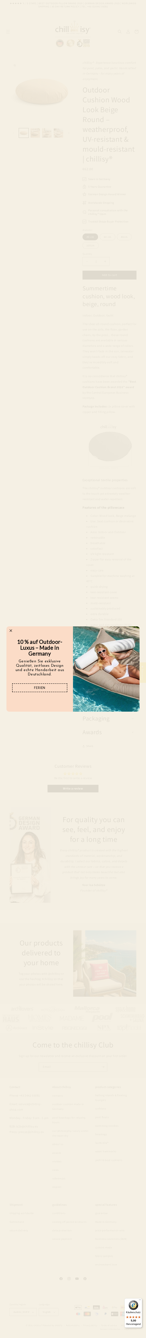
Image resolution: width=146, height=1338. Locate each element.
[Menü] (140, 1300)
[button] (39, 687)
